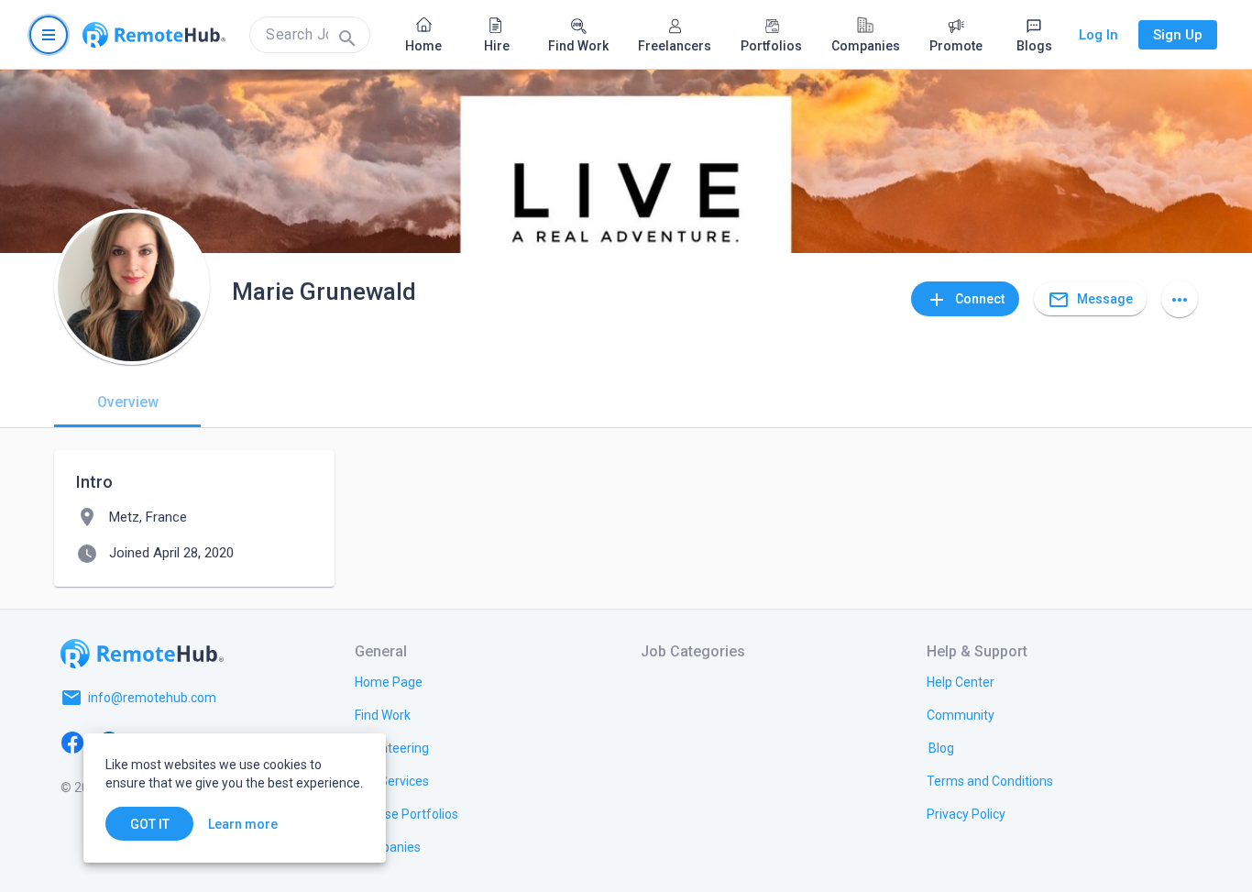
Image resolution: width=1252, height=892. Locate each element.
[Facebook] (72, 741)
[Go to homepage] (153, 35)
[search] (309, 35)
